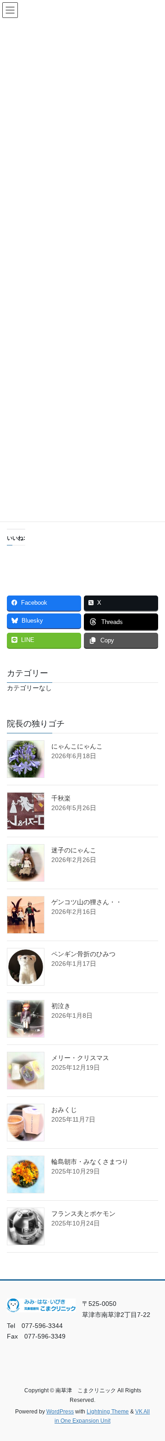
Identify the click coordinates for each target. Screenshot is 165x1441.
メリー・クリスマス (80, 1057)
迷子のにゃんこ (73, 850)
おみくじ (64, 1109)
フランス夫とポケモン (83, 1213)
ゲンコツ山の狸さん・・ (86, 902)
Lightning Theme (108, 1411)
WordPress (60, 1411)
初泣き (61, 1006)
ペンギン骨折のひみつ (83, 954)
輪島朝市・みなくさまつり (89, 1161)
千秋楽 (61, 798)
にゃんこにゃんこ (77, 746)
